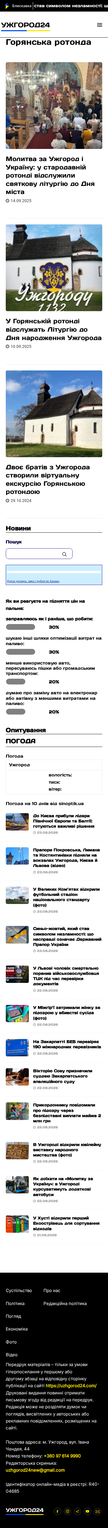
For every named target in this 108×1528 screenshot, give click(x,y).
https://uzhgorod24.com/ (71, 1385)
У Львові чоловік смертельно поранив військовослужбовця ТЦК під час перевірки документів (66, 976)
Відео (12, 1354)
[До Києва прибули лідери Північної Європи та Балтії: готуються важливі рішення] (17, 826)
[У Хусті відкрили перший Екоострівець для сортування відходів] (17, 1229)
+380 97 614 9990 (62, 1456)
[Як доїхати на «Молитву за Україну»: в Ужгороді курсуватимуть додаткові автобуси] (17, 1190)
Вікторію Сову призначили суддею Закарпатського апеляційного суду (62, 1076)
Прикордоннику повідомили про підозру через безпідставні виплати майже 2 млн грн (67, 1112)
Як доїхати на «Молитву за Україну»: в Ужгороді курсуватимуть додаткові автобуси (63, 1186)
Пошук (14, 542)
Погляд (13, 1316)
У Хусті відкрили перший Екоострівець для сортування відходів (66, 1223)
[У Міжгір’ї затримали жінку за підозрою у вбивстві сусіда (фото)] (17, 1018)
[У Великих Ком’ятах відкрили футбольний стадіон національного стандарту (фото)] (17, 900)
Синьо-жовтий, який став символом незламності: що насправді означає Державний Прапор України (67, 936)
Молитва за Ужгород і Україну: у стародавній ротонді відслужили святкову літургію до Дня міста (50, 175)
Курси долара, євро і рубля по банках (33, 581)
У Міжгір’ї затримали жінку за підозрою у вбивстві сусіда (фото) (66, 1012)
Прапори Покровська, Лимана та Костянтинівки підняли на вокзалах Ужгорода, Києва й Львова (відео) (66, 857)
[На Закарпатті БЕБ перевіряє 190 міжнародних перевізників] (17, 1052)
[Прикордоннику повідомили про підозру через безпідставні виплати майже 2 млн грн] (17, 1116)
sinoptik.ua (71, 803)
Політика (15, 1303)
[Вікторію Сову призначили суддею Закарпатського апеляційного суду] (17, 1082)
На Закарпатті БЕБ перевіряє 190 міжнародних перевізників (67, 1044)
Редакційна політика (65, 1303)
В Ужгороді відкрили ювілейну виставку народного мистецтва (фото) (67, 1150)
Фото (11, 1342)
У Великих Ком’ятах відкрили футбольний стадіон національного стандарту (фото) (66, 897)
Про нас (51, 1290)
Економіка (17, 1329)
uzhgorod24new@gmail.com (35, 1470)
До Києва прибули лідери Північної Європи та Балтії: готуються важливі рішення (63, 821)
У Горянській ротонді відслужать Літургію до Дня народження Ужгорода (54, 329)
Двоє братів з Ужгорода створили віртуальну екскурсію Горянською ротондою (48, 479)
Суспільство (19, 1290)
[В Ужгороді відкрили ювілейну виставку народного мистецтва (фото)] (17, 1155)
